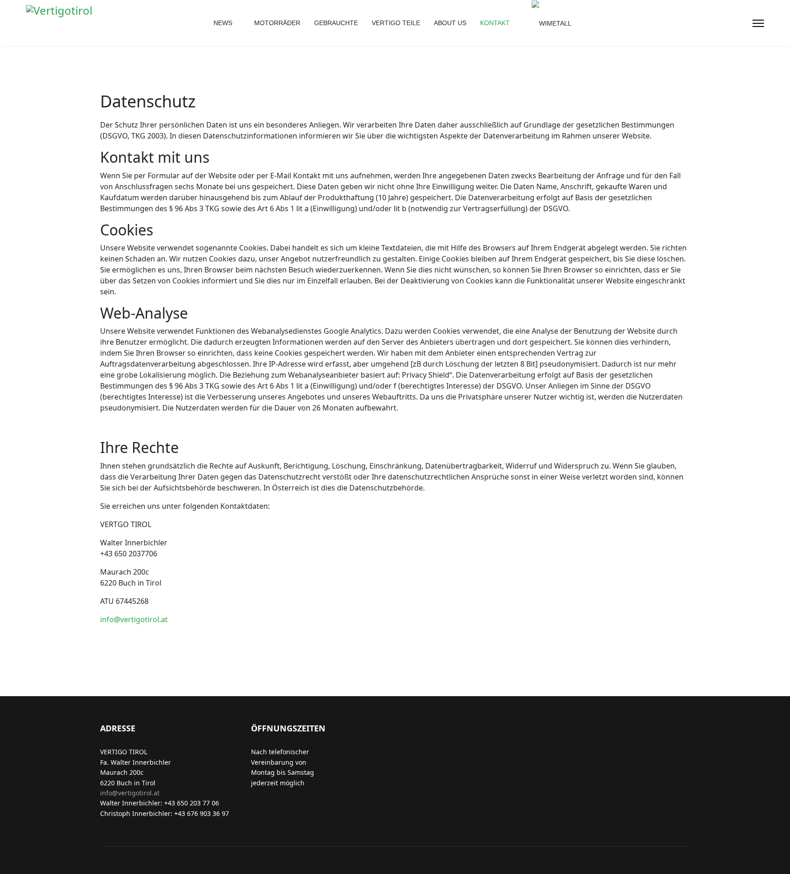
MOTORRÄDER (277, 23)
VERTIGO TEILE (396, 23)
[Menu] (758, 23)
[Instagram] (726, 23)
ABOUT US (450, 23)
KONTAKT (495, 23)
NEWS (223, 23)
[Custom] (740, 23)
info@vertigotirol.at (134, 619)
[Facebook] (711, 23)
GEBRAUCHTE (336, 23)
